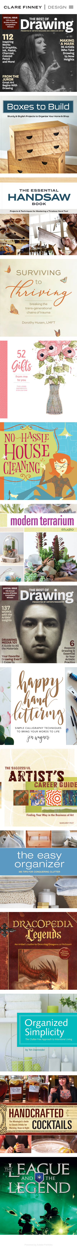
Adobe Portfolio (44, 1244)
